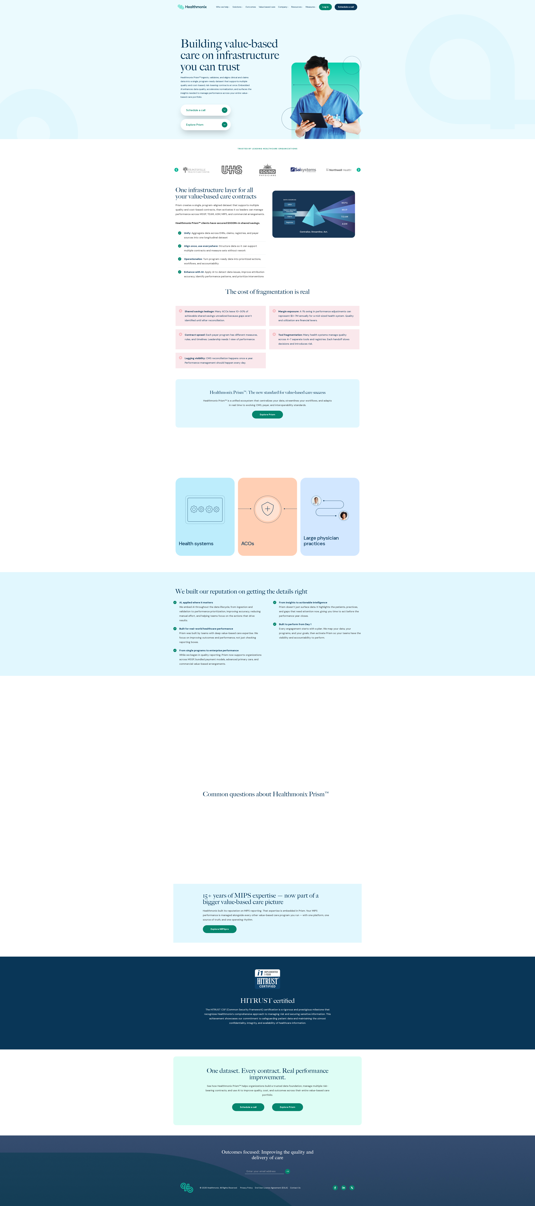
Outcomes (250, 7)
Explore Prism (267, 414)
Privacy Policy (246, 1187)
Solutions (237, 7)
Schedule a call (346, 7)
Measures (310, 7)
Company (282, 7)
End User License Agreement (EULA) (271, 1187)
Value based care (267, 7)
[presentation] (176, 170)
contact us (295, 1187)
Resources (296, 7)
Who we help (222, 7)
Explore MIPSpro (220, 929)
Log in (325, 7)
